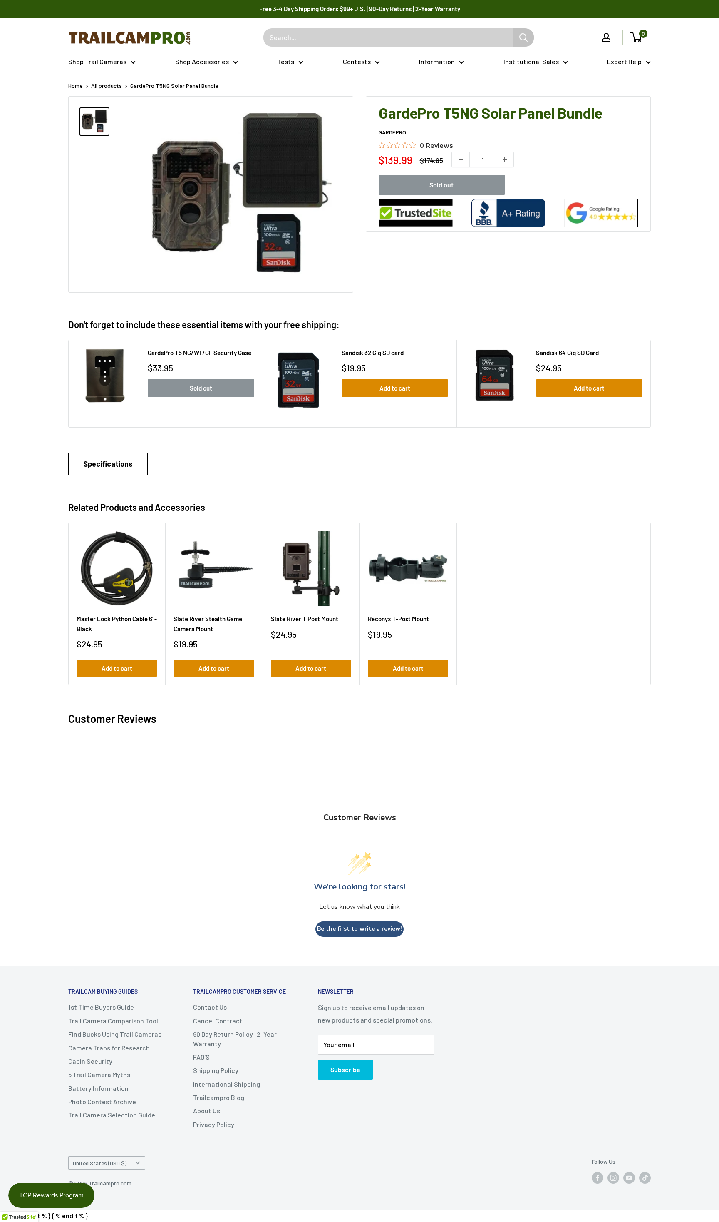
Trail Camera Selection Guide (111, 1115)
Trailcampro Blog (218, 1097)
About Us (206, 1111)
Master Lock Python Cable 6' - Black (117, 623)
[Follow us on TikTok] (645, 1178)
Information (437, 61)
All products (106, 85)
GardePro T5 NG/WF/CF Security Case (199, 352)
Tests (285, 61)
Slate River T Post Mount (304, 618)
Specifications (108, 463)
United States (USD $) (99, 1163)
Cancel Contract (218, 1021)
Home (75, 85)
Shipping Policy (215, 1070)
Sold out (441, 185)
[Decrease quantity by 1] (460, 159)
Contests (357, 61)
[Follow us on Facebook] (597, 1178)
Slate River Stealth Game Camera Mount (208, 623)
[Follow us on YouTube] (629, 1178)
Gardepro (392, 132)
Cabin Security (90, 1061)
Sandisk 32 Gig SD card (373, 352)
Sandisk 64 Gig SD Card (567, 352)
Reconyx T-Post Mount (398, 618)
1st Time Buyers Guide (101, 1007)
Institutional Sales (531, 61)
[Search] (523, 37)
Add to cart (394, 388)
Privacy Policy (213, 1124)
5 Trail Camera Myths (99, 1074)
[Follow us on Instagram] (613, 1178)
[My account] (606, 37)
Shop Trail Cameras (97, 61)
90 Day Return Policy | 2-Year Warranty (235, 1038)
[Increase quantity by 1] (504, 159)
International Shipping (226, 1084)
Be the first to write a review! (359, 929)
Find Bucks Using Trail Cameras (114, 1034)
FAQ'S (201, 1057)
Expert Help (624, 61)
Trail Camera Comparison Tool (113, 1021)
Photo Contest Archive (102, 1101)
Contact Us (210, 1007)
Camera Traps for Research (109, 1048)
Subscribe (345, 1069)
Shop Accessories (202, 61)
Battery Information (98, 1088)
